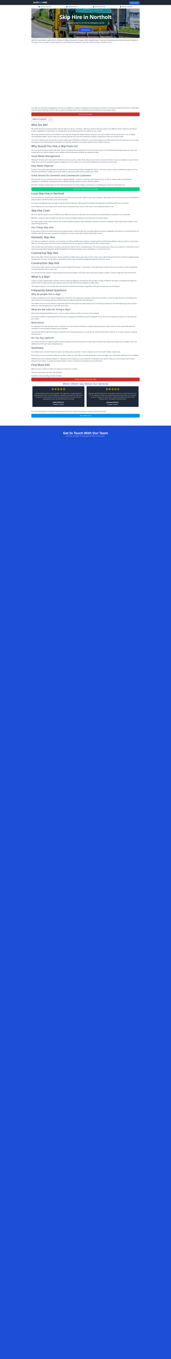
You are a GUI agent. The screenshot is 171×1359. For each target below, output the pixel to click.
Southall (52, 376)
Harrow (41, 376)
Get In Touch (134, 3)
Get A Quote (85, 30)
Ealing (47, 376)
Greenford (34, 376)
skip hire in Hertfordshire (57, 411)
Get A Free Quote (85, 415)
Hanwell (58, 376)
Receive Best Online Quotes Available (85, 189)
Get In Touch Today (85, 114)
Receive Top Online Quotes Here (85, 379)
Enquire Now (85, 421)
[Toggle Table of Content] (49, 119)
